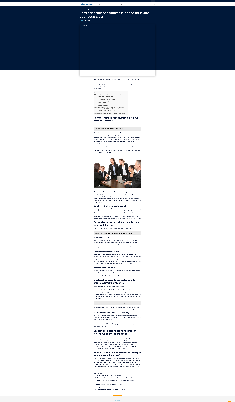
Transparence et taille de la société (104, 104)
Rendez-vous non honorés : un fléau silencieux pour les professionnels (113, 377)
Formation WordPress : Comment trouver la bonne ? (108, 375)
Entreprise (87, 20)
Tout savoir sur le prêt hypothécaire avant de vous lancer (110, 389)
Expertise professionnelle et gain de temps (106, 96)
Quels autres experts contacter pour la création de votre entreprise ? (110, 107)
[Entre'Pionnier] (86, 4)
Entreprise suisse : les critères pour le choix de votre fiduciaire (108, 101)
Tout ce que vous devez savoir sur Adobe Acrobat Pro (109, 387)
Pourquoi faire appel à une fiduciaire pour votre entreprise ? (108, 94)
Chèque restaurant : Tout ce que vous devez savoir (108, 384)
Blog (84, 9)
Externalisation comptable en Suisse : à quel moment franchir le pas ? (110, 113)
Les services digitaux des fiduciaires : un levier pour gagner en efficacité (110, 111)
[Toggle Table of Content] (125, 93)
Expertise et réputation (102, 102)
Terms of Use (103, 1)
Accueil (81, 9)
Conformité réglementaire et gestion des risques (107, 97)
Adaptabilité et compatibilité (103, 105)
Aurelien (82, 20)
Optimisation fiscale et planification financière (106, 99)
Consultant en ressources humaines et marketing (107, 110)
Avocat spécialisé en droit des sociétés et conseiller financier (110, 108)
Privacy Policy (96, 1)
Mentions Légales (117, 395)
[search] (148, 4)
